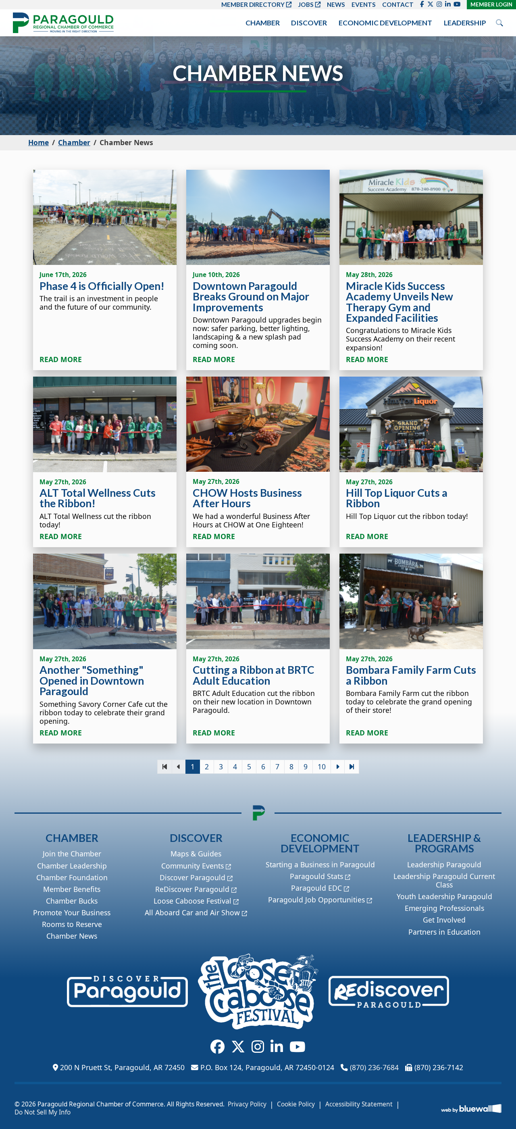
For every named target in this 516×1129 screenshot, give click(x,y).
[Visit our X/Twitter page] (430, 4)
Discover (309, 23)
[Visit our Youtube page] (457, 4)
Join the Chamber (72, 853)
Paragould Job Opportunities (316, 899)
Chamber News (71, 936)
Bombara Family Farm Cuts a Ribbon (411, 675)
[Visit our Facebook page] (422, 4)
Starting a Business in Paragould (320, 864)
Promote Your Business (71, 912)
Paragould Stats (316, 876)
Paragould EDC (316, 888)
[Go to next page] (338, 767)
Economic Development (385, 23)
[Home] (63, 22)
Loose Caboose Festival (192, 901)
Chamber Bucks (72, 901)
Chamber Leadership (72, 866)
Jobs (306, 4)
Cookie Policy (296, 1104)
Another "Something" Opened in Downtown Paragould (92, 680)
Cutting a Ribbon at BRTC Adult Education (253, 675)
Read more (61, 359)
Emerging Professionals (444, 908)
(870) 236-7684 (374, 1067)
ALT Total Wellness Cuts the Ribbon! (98, 498)
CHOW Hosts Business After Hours (247, 498)
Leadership (465, 23)
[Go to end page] (351, 767)
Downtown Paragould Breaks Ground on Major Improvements (251, 296)
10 (322, 766)
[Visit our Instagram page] (439, 4)
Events (364, 4)
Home (38, 142)
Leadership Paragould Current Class (444, 880)
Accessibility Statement (359, 1104)
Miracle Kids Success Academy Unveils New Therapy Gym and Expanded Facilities (399, 301)
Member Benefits (71, 889)
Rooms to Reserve (72, 924)
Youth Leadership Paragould (444, 896)
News (336, 4)
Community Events (192, 866)
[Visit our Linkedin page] (447, 4)
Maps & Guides (196, 853)
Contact (398, 4)
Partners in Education (444, 932)
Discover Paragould (192, 877)
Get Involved (444, 920)
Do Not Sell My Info (43, 1112)
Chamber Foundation (72, 877)
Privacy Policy (247, 1104)
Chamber (263, 23)
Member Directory (253, 4)
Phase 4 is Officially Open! (102, 285)
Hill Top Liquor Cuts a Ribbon (396, 498)
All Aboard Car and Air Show (192, 912)
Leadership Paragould (444, 864)
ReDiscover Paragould (192, 889)
